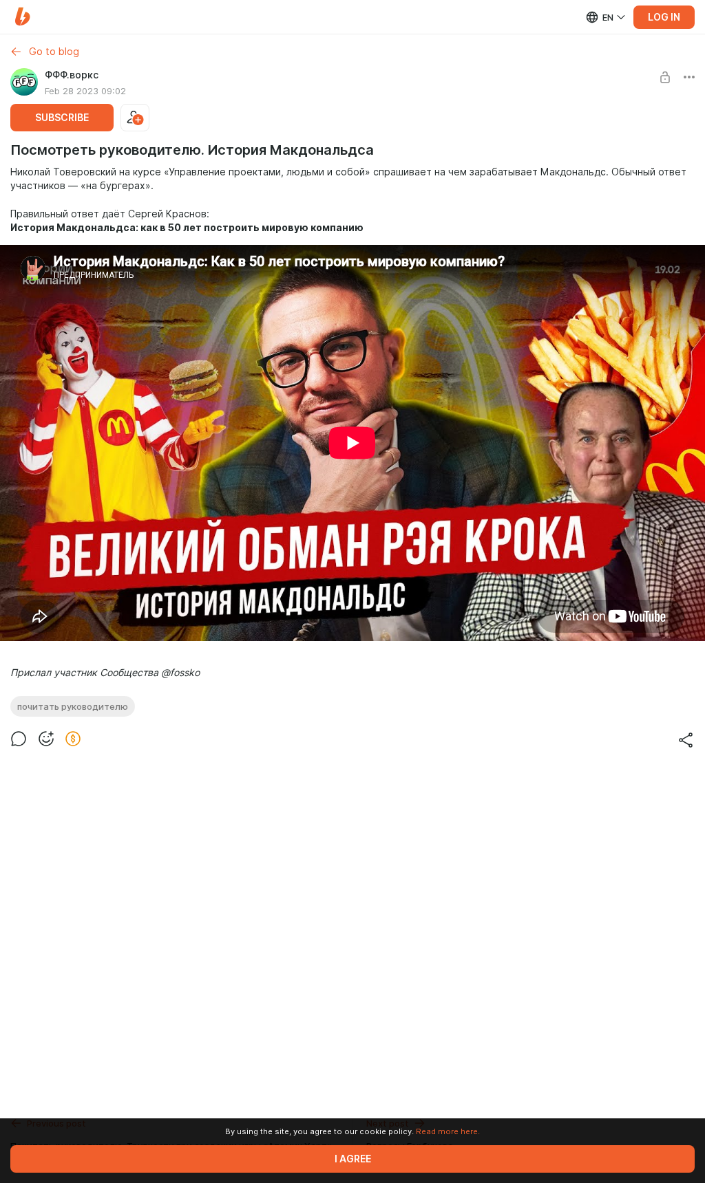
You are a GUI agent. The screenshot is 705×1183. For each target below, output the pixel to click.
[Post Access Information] (665, 77)
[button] (22, 17)
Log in (664, 17)
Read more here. (448, 1131)
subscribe (62, 117)
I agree (353, 1158)
